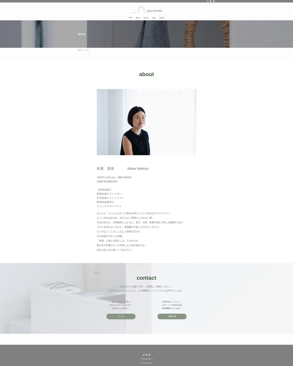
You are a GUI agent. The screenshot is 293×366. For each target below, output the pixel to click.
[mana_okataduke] (146, 9)
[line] (210, 1)
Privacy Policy (146, 359)
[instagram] (207, 1)
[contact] (213, 1)
